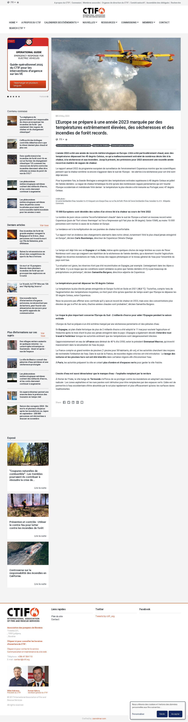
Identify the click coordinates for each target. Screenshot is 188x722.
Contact (55, 619)
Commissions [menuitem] (127, 23)
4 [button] (16, 96)
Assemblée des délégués (157, 3)
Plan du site (57, 616)
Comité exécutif (137, 3)
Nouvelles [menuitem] (88, 23)
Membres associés (91, 3)
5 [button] (19, 96)
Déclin (162, 714)
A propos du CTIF (62, 3)
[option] (28, 60)
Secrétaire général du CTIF (37, 693)
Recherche (176, 3)
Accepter (175, 714)
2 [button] (10, 96)
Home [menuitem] (11, 23)
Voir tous (44, 225)
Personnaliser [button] (138, 714)
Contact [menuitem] (164, 22)
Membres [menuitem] (147, 23)
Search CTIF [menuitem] (15, 29)
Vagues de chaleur (101, 145)
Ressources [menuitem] (107, 23)
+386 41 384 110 (25, 657)
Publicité (43, 97)
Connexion (76, 3)
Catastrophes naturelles (122, 145)
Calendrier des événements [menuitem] (60, 23)
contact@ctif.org (21, 659)
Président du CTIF (14, 693)
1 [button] (8, 96)
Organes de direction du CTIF (115, 3)
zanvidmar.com (99, 718)
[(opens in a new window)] (65, 402)
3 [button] (13, 96)
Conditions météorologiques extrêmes (74, 145)
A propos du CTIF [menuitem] (31, 22)
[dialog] (157, 710)
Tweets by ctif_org (105, 616)
